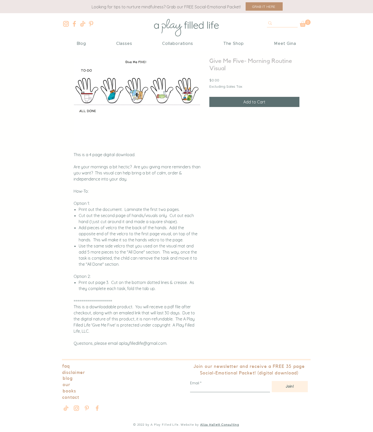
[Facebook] (74, 23)
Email (194, 383)
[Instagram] (66, 23)
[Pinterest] (91, 23)
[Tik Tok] (82, 23)
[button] (264, 6)
